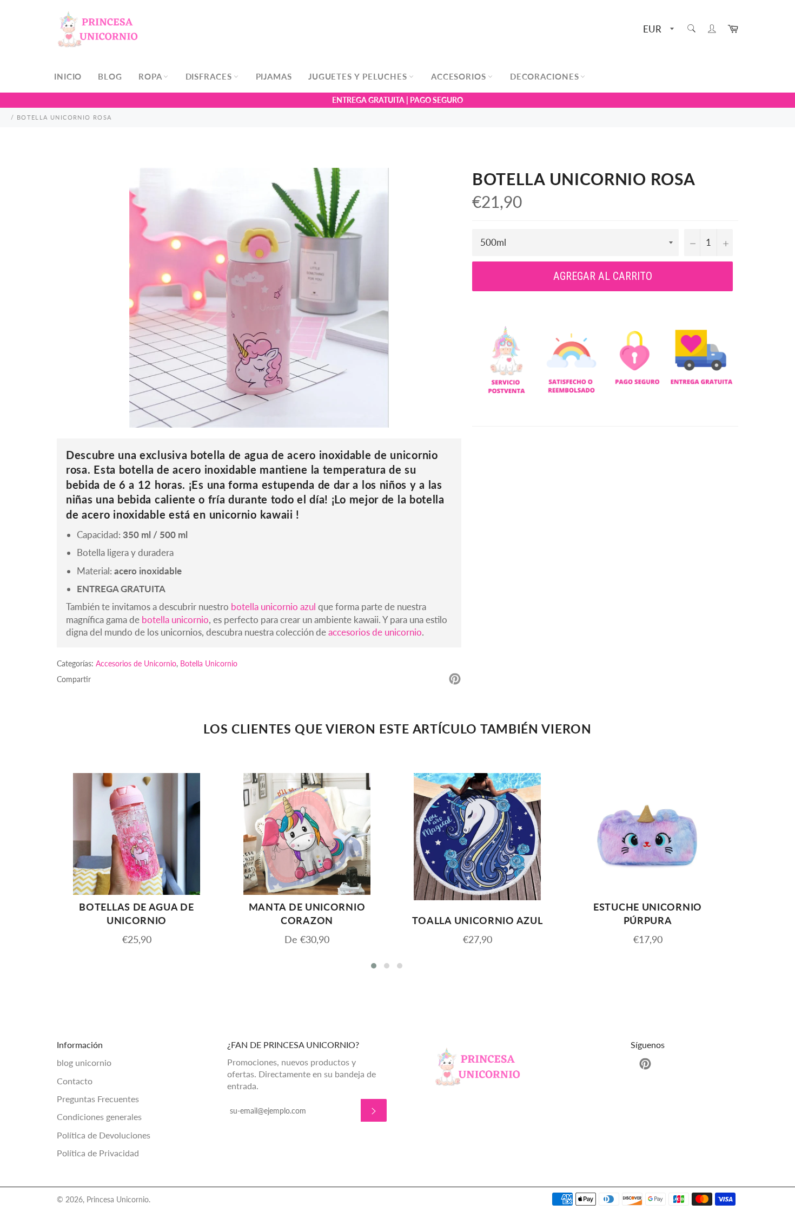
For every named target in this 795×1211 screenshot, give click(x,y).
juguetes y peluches (359, 76)
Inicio (68, 76)
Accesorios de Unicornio (136, 663)
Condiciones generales (99, 1116)
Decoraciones (546, 76)
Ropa (151, 76)
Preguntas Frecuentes (98, 1099)
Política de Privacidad (98, 1153)
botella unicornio (175, 619)
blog (110, 76)
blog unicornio (84, 1062)
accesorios (460, 76)
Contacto (74, 1081)
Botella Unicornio (208, 663)
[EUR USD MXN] (657, 29)
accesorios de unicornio (375, 632)
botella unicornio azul (273, 606)
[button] (373, 965)
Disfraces (210, 76)
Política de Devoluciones (103, 1135)
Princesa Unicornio (118, 1199)
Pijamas (274, 76)
